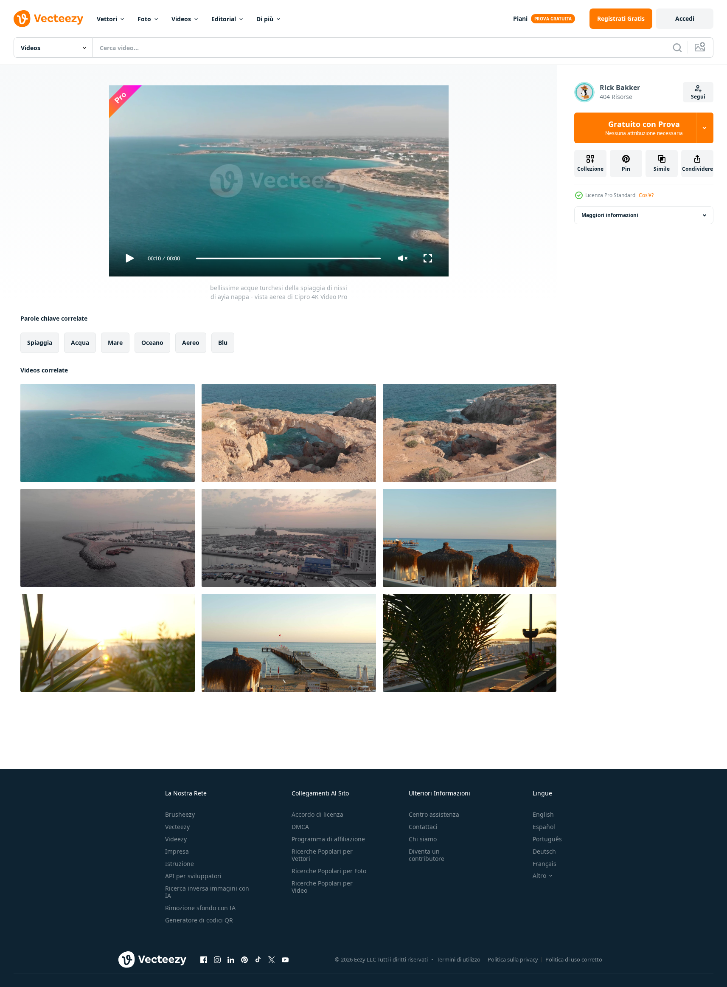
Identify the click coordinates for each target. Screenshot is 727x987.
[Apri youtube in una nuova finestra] (285, 959)
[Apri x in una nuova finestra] (271, 959)
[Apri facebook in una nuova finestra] (203, 959)
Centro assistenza (434, 814)
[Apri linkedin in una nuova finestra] (230, 959)
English (543, 814)
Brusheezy (180, 814)
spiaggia (39, 342)
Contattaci (423, 827)
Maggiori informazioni (609, 215)
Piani (520, 18)
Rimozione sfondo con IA (200, 908)
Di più (264, 19)
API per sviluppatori (193, 876)
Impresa (177, 851)
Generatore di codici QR (199, 920)
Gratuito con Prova (644, 128)
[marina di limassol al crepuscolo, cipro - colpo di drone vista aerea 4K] (107, 538)
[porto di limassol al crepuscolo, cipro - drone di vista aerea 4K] (289, 538)
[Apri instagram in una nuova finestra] (217, 959)
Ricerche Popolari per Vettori (322, 855)
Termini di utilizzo (458, 959)
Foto (144, 19)
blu (222, 342)
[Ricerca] (677, 47)
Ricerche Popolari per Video (322, 886)
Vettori (107, 19)
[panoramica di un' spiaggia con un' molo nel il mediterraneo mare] (469, 538)
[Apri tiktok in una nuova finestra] (258, 959)
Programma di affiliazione (328, 839)
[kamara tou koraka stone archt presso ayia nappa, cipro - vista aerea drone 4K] (289, 433)
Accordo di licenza (317, 814)
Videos (181, 19)
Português (547, 839)
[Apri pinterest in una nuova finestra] (244, 959)
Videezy (176, 839)
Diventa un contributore (426, 855)
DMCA (300, 827)
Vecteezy (177, 827)
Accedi (684, 18)
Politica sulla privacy (513, 959)
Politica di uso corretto (573, 959)
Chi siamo (423, 839)
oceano (152, 342)
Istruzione (179, 864)
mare (115, 342)
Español (544, 827)
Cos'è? (646, 195)
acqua (80, 342)
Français (544, 864)
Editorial (223, 19)
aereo (190, 342)
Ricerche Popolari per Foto (329, 871)
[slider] (288, 258)
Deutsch (544, 851)
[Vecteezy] (48, 18)
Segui (698, 96)
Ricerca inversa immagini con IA (207, 892)
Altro (539, 875)
